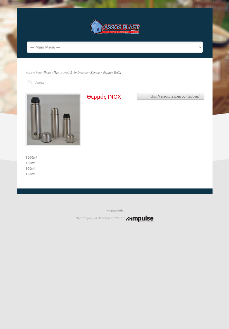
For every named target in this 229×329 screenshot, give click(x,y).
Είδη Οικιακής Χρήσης (85, 72)
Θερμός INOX (112, 72)
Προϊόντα (61, 72)
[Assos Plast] (115, 33)
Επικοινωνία (114, 210)
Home (47, 72)
